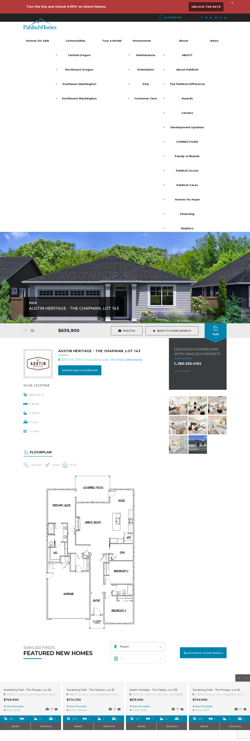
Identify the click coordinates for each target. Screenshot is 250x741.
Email (56, 464)
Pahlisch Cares (187, 185)
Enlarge (37, 464)
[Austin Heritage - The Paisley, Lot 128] (173, 709)
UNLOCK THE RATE (206, 6)
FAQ (146, 84)
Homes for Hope (187, 199)
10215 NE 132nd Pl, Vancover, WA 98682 (157, 694)
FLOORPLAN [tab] (41, 452)
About (183, 40)
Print (73, 464)
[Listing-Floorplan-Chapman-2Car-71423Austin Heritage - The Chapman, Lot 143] (90, 552)
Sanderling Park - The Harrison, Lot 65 (90, 689)
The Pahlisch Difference (187, 84)
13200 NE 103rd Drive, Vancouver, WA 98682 (101, 359)
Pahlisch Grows (187, 170)
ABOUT (187, 55)
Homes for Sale (37, 40)
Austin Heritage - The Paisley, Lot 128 (153, 689)
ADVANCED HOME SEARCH (204, 652)
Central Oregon (79, 55)
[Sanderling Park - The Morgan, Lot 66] (47, 709)
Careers (187, 113)
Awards (187, 98)
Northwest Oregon (79, 69)
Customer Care (145, 98)
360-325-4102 (189, 364)
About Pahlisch (187, 69)
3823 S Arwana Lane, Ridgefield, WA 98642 (31, 694)
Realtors (187, 228)
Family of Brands (187, 156)
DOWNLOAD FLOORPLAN (80, 370)
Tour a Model (112, 40)
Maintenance (145, 55)
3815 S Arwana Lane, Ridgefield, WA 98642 (94, 694)
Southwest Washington (79, 98)
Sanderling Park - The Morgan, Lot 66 (27, 689)
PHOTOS (129, 330)
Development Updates (187, 127)
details (15, 726)
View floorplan (15, 706)
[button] (239, 678)
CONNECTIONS (187, 141)
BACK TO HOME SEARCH (174, 330)
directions (46, 726)
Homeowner (142, 40)
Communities (75, 40)
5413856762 (172, 17)
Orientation (145, 69)
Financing (187, 214)
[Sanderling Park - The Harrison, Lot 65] (110, 709)
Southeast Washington (79, 84)
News (214, 40)
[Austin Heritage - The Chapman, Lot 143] (178, 405)
